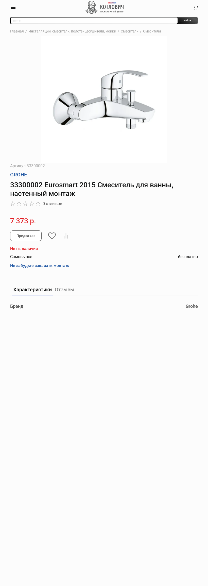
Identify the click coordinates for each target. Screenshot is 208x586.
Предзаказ (25, 236)
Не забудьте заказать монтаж (39, 265)
